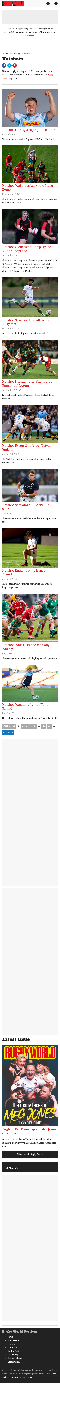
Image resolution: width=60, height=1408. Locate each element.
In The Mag (15, 53)
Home (5, 53)
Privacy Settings (27, 1377)
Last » (10, 732)
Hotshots (26, 53)
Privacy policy (16, 1377)
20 (49, 726)
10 (44, 726)
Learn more (30, 36)
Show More (14, 1168)
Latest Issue (16, 1039)
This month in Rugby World (30, 1154)
